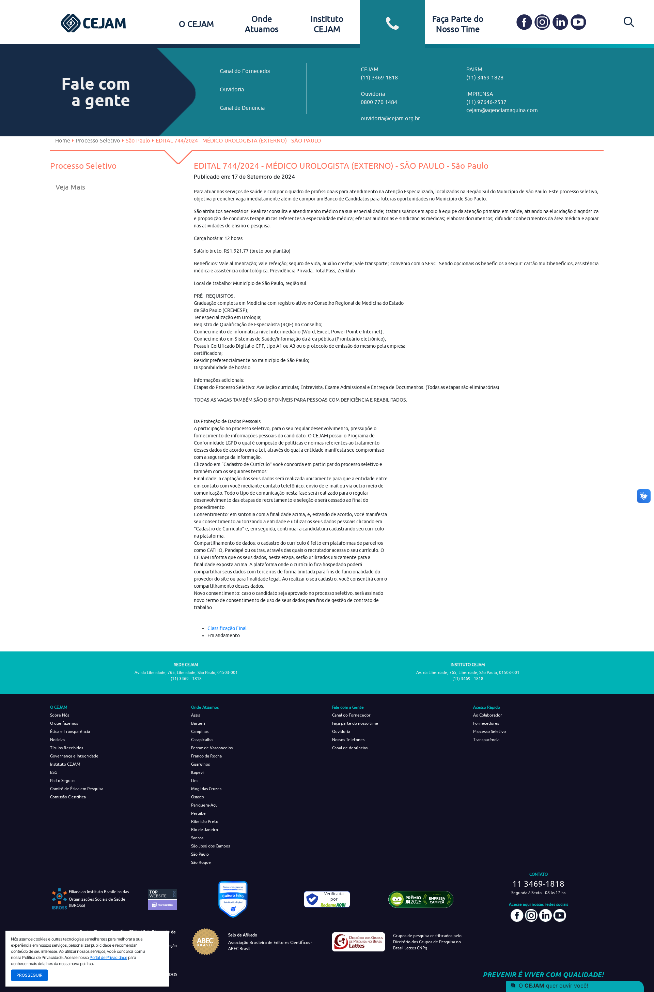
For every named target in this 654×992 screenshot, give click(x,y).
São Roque (201, 862)
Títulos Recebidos (66, 747)
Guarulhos (200, 764)
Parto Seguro (62, 780)
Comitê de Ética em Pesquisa (76, 788)
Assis (195, 715)
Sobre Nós (59, 715)
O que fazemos (64, 723)
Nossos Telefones (348, 739)
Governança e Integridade (74, 755)
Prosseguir (29, 975)
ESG (53, 772)
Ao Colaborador (487, 715)
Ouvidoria (232, 89)
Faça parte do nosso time (355, 723)
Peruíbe (198, 813)
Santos (197, 837)
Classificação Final (227, 628)
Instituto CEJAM (65, 764)
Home (62, 140)
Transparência (486, 739)
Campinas (199, 731)
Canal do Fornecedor (245, 71)
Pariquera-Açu (204, 805)
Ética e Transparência (70, 731)
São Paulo (200, 854)
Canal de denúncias (350, 747)
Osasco (197, 796)
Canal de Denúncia (242, 108)
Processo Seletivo (98, 140)
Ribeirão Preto (204, 821)
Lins (194, 780)
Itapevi (197, 772)
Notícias (57, 739)
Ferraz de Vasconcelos (212, 747)
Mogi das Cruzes (206, 788)
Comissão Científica (68, 796)
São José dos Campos (210, 845)
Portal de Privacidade (108, 957)
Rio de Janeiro (204, 829)
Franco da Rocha (206, 755)
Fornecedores (486, 723)
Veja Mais (70, 187)
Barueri (198, 723)
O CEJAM (196, 24)
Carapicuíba (202, 739)
